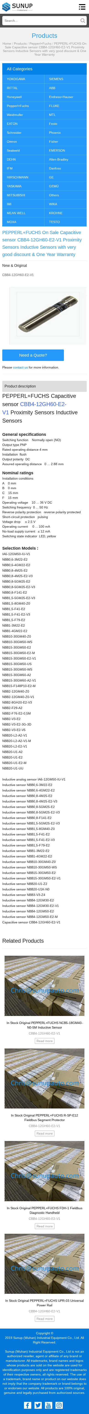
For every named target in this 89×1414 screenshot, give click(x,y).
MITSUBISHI (16, 195)
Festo (53, 124)
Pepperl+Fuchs (40, 43)
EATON (12, 124)
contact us (20, 367)
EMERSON (57, 150)
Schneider (14, 132)
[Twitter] (38, 1405)
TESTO (54, 222)
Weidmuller (15, 115)
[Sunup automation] (17, 6)
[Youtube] (48, 1405)
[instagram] (59, 1405)
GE (51, 177)
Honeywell (14, 97)
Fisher (53, 141)
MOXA (11, 222)
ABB (52, 88)
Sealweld (13, 150)
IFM (10, 168)
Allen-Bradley (58, 159)
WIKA (53, 204)
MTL (52, 115)
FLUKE (54, 106)
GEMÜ (54, 186)
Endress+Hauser (61, 97)
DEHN (11, 159)
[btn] (82, 6)
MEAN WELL (16, 213)
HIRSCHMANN (17, 177)
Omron (12, 141)
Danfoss (55, 168)
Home (7, 43)
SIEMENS (56, 79)
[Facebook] (27, 1405)
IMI (9, 204)
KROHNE (56, 213)
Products (20, 43)
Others (54, 195)
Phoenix (55, 132)
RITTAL (12, 88)
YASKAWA (14, 186)
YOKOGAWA (16, 79)
